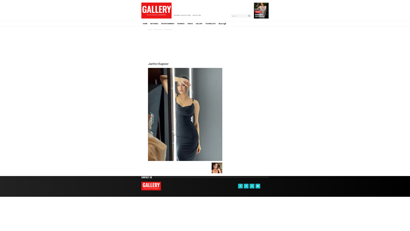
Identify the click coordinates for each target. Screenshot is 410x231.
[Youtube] (258, 186)
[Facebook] (240, 186)
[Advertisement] (205, 47)
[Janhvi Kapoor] (185, 160)
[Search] (249, 16)
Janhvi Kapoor (158, 29)
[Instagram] (246, 186)
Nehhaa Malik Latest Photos (259, 16)
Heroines (258, 12)
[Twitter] (252, 186)
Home (150, 29)
